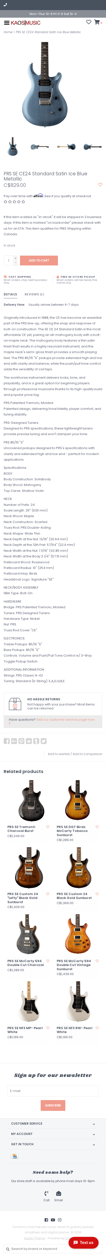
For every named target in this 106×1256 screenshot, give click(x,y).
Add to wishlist (59, 754)
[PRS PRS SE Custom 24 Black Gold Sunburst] (78, 868)
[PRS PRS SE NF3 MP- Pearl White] (28, 1002)
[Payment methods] (15, 1156)
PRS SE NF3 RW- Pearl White (74, 1030)
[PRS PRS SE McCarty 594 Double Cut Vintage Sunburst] (78, 935)
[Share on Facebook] (7, 741)
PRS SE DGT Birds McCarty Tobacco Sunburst (72, 831)
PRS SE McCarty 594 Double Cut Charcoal (25, 963)
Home (8, 32)
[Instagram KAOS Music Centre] (59, 1220)
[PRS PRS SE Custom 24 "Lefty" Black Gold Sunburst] (28, 868)
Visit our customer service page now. (65, 720)
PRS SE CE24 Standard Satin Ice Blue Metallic (48, 32)
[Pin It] (21, 741)
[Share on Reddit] (29, 741)
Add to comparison (87, 754)
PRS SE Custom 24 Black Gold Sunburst (74, 896)
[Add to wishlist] (100, 185)
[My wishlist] (88, 22)
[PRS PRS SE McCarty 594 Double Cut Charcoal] (28, 935)
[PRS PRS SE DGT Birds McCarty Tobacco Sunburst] (78, 801)
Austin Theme (34, 1238)
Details (10, 294)
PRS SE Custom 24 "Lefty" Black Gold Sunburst (22, 898)
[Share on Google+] (14, 741)
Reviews (34, 294)
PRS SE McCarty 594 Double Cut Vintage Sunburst (74, 965)
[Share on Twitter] (44, 741)
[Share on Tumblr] (36, 741)
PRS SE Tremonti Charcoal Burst (21, 829)
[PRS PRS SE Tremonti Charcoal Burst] (28, 801)
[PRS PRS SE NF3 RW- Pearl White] (78, 1002)
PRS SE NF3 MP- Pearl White (25, 1030)
